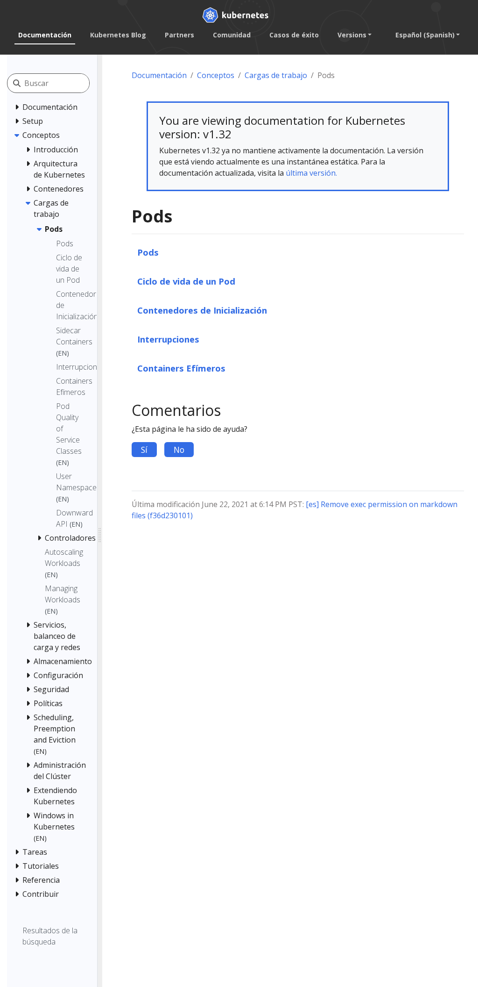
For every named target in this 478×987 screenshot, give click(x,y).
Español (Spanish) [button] (425, 34)
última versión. (311, 173)
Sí (144, 449)
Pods (148, 252)
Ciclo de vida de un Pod (186, 281)
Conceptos (215, 75)
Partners (179, 34)
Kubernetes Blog (118, 34)
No (179, 449)
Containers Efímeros (181, 368)
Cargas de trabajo (276, 75)
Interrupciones (168, 339)
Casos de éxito (294, 34)
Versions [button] (351, 34)
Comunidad (232, 34)
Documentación (44, 34)
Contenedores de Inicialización (202, 310)
